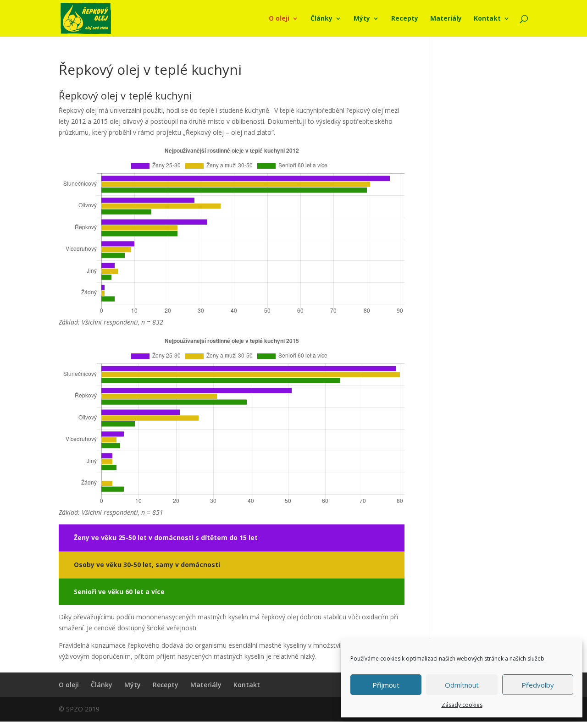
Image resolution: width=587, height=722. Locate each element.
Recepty (404, 18)
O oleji (279, 18)
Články (321, 18)
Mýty (362, 18)
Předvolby (537, 684)
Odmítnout (462, 684)
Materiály (446, 18)
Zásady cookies (462, 705)
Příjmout (385, 684)
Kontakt (487, 18)
